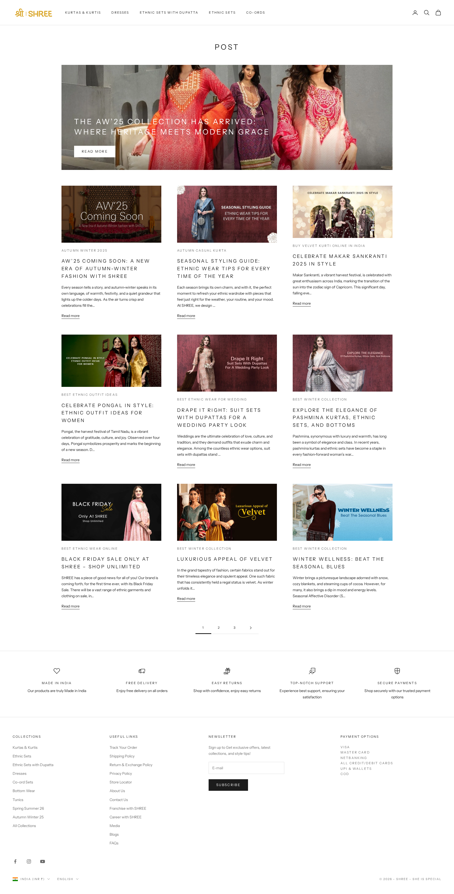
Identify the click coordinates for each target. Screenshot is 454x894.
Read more (95, 151)
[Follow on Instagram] (29, 861)
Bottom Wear (24, 790)
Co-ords (255, 12)
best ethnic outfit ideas (89, 395)
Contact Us (119, 799)
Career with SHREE (126, 817)
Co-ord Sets (23, 782)
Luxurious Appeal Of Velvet (225, 559)
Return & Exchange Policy (131, 764)
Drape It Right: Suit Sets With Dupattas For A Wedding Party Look (219, 417)
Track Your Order (123, 747)
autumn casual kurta (202, 250)
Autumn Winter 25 (28, 817)
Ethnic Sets (222, 12)
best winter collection (320, 399)
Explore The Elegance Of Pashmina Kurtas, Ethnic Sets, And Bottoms (335, 417)
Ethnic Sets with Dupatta (169, 12)
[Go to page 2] (251, 628)
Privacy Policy (121, 773)
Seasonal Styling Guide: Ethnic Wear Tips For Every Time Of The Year (224, 268)
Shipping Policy (122, 756)
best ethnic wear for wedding (212, 399)
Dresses (120, 12)
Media (115, 825)
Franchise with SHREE (128, 808)
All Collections (24, 825)
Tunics (18, 799)
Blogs (114, 834)
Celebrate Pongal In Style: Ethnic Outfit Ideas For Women (107, 413)
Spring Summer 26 (28, 808)
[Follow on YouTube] (42, 861)
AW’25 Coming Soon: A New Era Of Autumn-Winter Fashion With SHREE (105, 268)
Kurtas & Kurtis (83, 12)
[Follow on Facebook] (15, 861)
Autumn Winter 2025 (84, 250)
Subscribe (228, 785)
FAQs (114, 843)
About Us (117, 790)
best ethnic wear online (89, 548)
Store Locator (121, 782)
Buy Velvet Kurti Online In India (329, 246)
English (65, 879)
